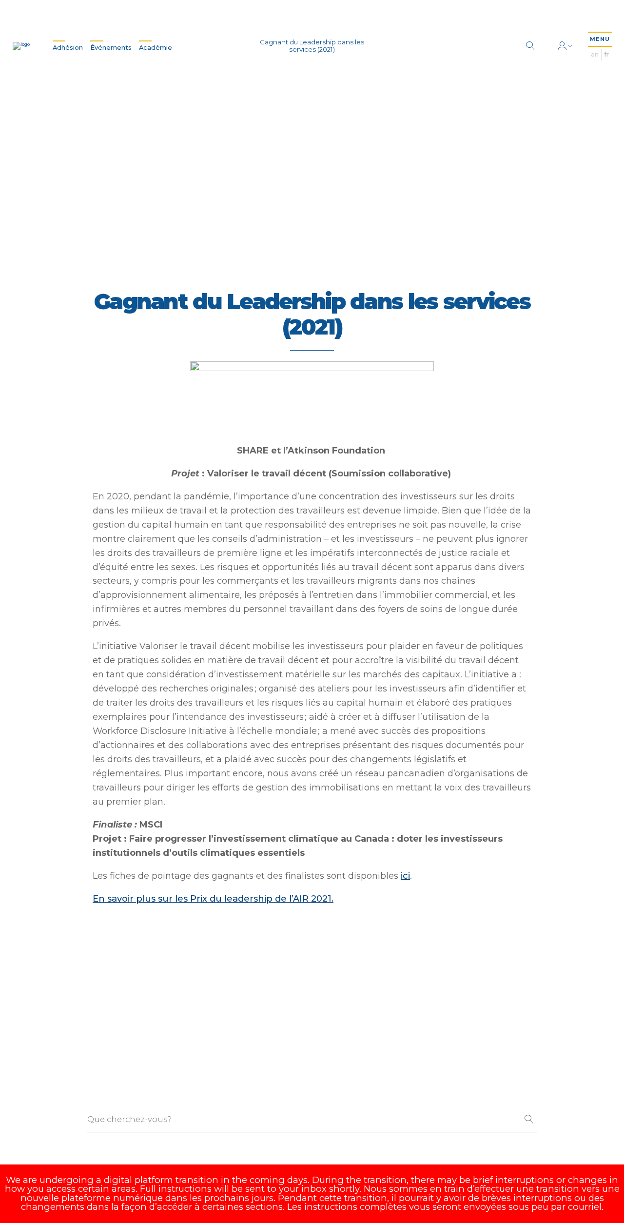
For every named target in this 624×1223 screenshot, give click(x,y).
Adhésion (68, 47)
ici (405, 875)
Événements (111, 47)
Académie (155, 47)
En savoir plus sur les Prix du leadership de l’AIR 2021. (213, 898)
